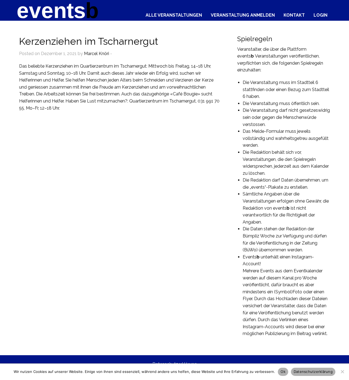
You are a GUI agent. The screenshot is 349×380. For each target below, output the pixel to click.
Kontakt (294, 15)
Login (320, 15)
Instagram (301, 257)
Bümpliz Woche (259, 236)
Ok (283, 371)
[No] (342, 371)
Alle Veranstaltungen (174, 15)
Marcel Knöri (96, 53)
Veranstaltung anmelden (243, 15)
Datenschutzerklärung (313, 371)
